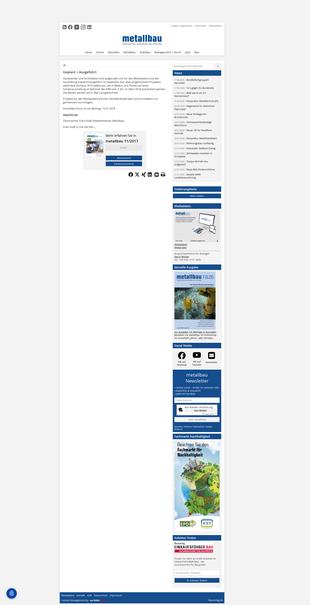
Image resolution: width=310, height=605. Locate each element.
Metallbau (129, 52)
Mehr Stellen (197, 195)
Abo (196, 52)
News (88, 52)
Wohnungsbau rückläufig (194, 143)
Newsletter (201, 25)
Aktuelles (113, 52)
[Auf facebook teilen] (131, 176)
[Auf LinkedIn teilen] (150, 176)
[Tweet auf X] (137, 176)
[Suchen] (218, 66)
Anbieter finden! (198, 580)
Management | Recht (167, 52)
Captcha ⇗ (209, 414)
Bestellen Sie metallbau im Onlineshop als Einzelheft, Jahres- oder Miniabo (195, 336)
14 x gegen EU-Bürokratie (194, 87)
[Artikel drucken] (163, 175)
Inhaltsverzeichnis (124, 163)
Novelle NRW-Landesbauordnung (187, 176)
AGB (89, 595)
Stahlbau (145, 52)
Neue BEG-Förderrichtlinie (194, 169)
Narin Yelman (181, 256)
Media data (180, 247)
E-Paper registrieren (182, 25)
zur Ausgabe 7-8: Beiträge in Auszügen (195, 331)
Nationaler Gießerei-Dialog (194, 148)
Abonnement (124, 158)
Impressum (116, 595)
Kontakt (81, 595)
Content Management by (75, 600)
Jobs (187, 52)
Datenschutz (101, 595)
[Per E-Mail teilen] (156, 175)
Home (100, 52)
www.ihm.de (70, 114)
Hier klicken (200, 410)
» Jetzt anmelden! (197, 419)
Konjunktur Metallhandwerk (195, 138)
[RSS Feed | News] (64, 27)
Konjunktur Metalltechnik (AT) (196, 101)
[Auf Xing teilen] (143, 176)
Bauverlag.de (216, 600)
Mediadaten (215, 25)
